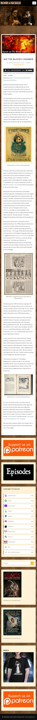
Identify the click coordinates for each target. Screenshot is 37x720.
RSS (11, 80)
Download (24, 73)
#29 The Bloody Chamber (18, 59)
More (15, 80)
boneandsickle (14, 62)
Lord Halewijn (12, 416)
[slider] (30, 70)
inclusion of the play (21, 235)
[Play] (5, 70)
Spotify (22, 78)
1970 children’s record (12, 185)
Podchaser (6, 80)
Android (27, 78)
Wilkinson (6, 210)
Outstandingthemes (30, 717)
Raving (27, 308)
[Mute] (26, 70)
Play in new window (14, 73)
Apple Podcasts (14, 78)
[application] (18, 70)
